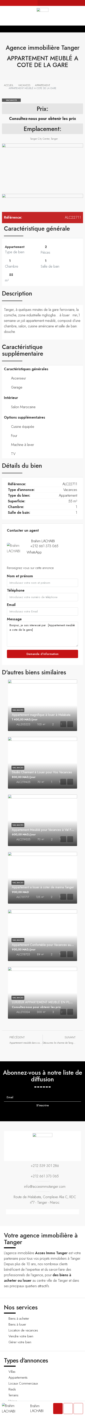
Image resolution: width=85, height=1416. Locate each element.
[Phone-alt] (40, 3)
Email (11, 605)
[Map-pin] (82, 3)
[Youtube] (70, 3)
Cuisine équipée (22, 426)
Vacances (11, 100)
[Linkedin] (76, 3)
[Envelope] (46, 3)
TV (13, 453)
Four (14, 435)
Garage (16, 387)
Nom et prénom (20, 577)
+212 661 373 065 (44, 546)
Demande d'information (42, 654)
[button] (42, 29)
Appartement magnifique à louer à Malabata (41, 715)
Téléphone (16, 591)
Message (14, 620)
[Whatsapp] (52, 3)
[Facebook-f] (58, 3)
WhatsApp (34, 552)
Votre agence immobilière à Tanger (41, 1238)
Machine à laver (22, 444)
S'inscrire (42, 1105)
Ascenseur (18, 378)
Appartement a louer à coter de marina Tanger (43, 887)
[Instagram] (64, 3)
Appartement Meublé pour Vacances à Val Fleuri (44, 830)
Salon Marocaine (23, 407)
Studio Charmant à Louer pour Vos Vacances (42, 772)
